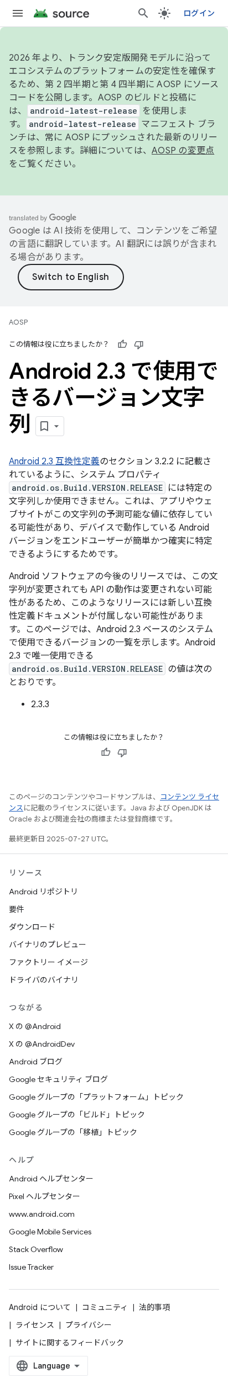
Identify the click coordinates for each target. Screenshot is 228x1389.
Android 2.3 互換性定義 (54, 461)
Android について (40, 1307)
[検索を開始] (143, 13)
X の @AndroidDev (42, 1044)
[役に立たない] (139, 344)
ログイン (199, 13)
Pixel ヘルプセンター (44, 1196)
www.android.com (42, 1214)
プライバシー (88, 1325)
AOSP (18, 322)
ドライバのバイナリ (44, 980)
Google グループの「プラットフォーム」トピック (96, 1097)
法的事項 (154, 1307)
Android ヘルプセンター (51, 1179)
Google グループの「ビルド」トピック (77, 1115)
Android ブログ (36, 1062)
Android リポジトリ (43, 892)
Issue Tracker (31, 1267)
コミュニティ (105, 1307)
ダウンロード (32, 927)
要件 (16, 909)
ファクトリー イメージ (48, 962)
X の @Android (35, 1026)
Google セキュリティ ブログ (58, 1079)
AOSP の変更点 (183, 150)
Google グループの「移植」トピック (73, 1132)
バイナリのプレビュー (47, 945)
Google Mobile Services (50, 1232)
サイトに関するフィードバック (69, 1342)
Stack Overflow (36, 1249)
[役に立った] (122, 344)
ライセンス (34, 1325)
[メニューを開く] (18, 13)
